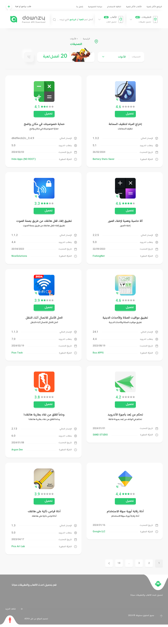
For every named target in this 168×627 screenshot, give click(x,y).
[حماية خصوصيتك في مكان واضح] (44, 91)
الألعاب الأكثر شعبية (134, 6)
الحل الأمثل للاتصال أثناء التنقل (44, 317)
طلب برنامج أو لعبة (23, 6)
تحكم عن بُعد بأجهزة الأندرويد (125, 414)
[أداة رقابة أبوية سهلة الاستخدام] (125, 478)
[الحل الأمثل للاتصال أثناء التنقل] (44, 285)
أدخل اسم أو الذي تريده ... (75, 19)
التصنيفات (136, 57)
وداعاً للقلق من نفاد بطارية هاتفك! (44, 414)
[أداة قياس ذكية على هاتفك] (44, 478)
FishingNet (99, 256)
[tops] (65, 57)
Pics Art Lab (18, 546)
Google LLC (99, 531)
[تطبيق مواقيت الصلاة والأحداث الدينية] (125, 285)
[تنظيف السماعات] (125, 91)
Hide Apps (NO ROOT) (23, 159)
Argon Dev (17, 450)
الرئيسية (86, 38)
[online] (28, 56)
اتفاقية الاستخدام (114, 6)
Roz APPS (98, 353)
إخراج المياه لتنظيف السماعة (125, 124)
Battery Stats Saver (104, 159)
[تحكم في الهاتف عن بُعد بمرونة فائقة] (125, 382)
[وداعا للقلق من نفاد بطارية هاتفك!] (44, 382)
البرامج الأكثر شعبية (154, 6)
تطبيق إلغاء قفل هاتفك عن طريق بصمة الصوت (44, 221)
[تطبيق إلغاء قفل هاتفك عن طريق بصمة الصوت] (44, 188)
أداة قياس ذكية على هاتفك (44, 511)
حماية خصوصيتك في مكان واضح (44, 124)
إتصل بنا (79, 6)
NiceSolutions (19, 256)
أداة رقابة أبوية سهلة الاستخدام (125, 511)
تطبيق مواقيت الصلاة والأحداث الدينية (125, 317)
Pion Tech (17, 353)
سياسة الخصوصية (95, 6)
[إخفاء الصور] (125, 188)
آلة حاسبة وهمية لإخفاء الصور (125, 221)
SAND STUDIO (100, 435)
